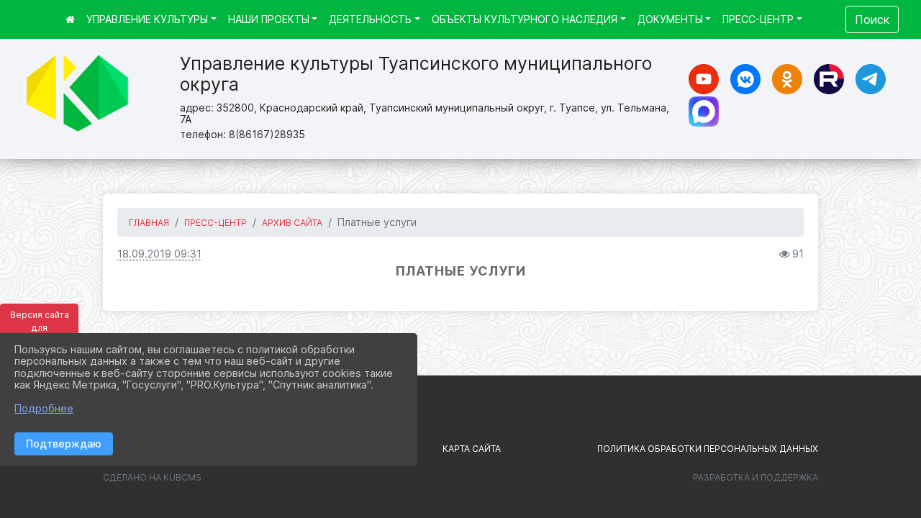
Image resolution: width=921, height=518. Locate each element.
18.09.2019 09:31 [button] (159, 253)
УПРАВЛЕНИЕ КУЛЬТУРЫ (147, 19)
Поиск (872, 19)
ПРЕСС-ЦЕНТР (758, 19)
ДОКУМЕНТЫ (670, 19)
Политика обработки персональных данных (707, 448)
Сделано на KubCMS (152, 477)
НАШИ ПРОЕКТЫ (268, 19)
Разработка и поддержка (755, 477)
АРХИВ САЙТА (292, 222)
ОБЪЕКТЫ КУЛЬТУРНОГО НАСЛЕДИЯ (524, 19)
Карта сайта (472, 448)
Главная (149, 222)
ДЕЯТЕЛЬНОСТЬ (370, 19)
